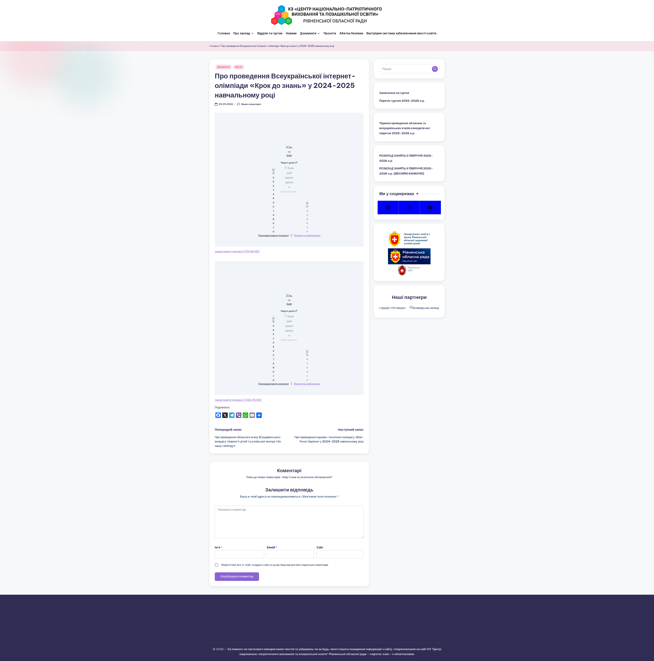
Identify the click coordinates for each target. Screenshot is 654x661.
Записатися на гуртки (394, 93)
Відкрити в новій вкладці (307, 235)
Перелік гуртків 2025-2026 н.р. (402, 100)
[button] (435, 69)
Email (272, 547)
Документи (223, 67)
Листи (238, 67)
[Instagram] (409, 207)
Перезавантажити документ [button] (273, 235)
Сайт (320, 547)
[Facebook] (388, 207)
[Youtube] (430, 207)
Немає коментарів (251, 104)
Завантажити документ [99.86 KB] (237, 251)
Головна (214, 45)
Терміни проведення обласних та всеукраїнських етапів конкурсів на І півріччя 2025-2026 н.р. (404, 128)
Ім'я (218, 547)
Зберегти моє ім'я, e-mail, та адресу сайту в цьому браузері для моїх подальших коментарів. (275, 564)
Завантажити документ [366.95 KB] (238, 400)
